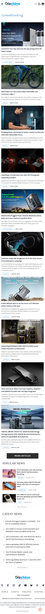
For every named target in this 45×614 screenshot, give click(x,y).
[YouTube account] (25, 585)
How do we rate (40, 598)
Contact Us (15, 592)
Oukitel (6, 448)
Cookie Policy (38, 592)
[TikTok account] (19, 585)
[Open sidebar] (2, 4)
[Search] (36, 4)
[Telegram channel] (43, 585)
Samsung (22, 490)
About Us (5, 592)
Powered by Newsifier (22, 611)
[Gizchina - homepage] (12, 4)
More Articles (23, 456)
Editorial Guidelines (23, 595)
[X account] (2, 585)
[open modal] (43, 4)
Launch (6, 274)
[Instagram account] (13, 585)
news (5, 103)
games (21, 478)
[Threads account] (37, 585)
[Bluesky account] (31, 585)
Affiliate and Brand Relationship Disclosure (17, 598)
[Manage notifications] (40, 609)
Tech (5, 402)
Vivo (20, 502)
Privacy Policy (26, 592)
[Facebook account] (8, 585)
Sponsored (8, 62)
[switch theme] (39, 3)
